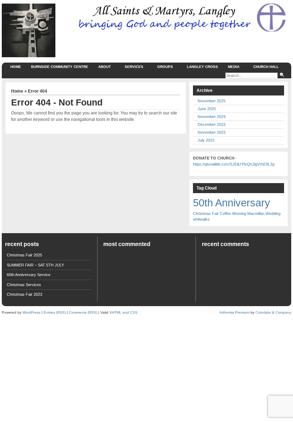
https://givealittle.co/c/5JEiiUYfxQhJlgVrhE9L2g (233, 164)
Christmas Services (24, 285)
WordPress (31, 312)
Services (134, 67)
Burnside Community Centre (59, 67)
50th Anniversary (231, 202)
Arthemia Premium (234, 312)
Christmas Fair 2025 (24, 255)
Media (233, 67)
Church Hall (266, 67)
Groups (165, 67)
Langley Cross (202, 67)
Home (15, 67)
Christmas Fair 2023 (24, 294)
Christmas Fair (206, 213)
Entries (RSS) (55, 312)
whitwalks (201, 219)
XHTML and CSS (123, 312)
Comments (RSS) (83, 312)
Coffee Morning (233, 213)
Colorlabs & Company (273, 312)
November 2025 (211, 101)
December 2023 (211, 124)
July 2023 (206, 140)
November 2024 (211, 116)
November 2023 (211, 132)
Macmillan (255, 213)
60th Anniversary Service (28, 275)
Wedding (272, 213)
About (104, 67)
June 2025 (207, 109)
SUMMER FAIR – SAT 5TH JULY (35, 265)
